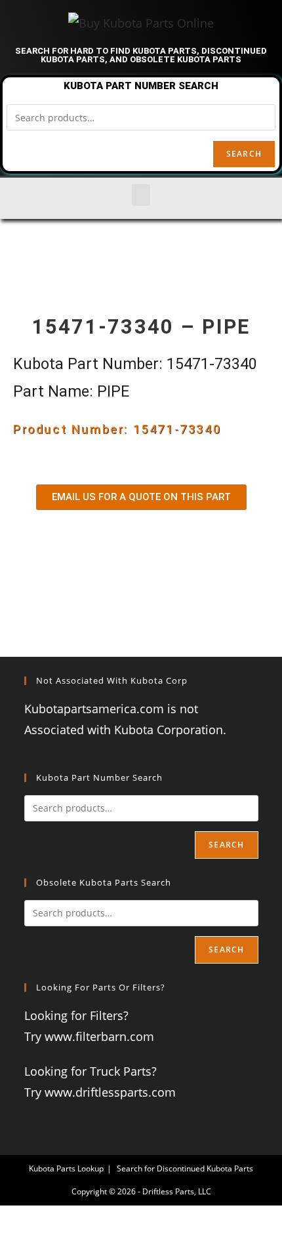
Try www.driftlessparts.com (100, 1092)
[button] (141, 195)
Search (244, 153)
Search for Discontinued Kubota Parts (185, 1168)
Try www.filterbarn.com (89, 1036)
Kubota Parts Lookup (66, 1168)
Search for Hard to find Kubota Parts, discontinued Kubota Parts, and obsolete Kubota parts (141, 55)
